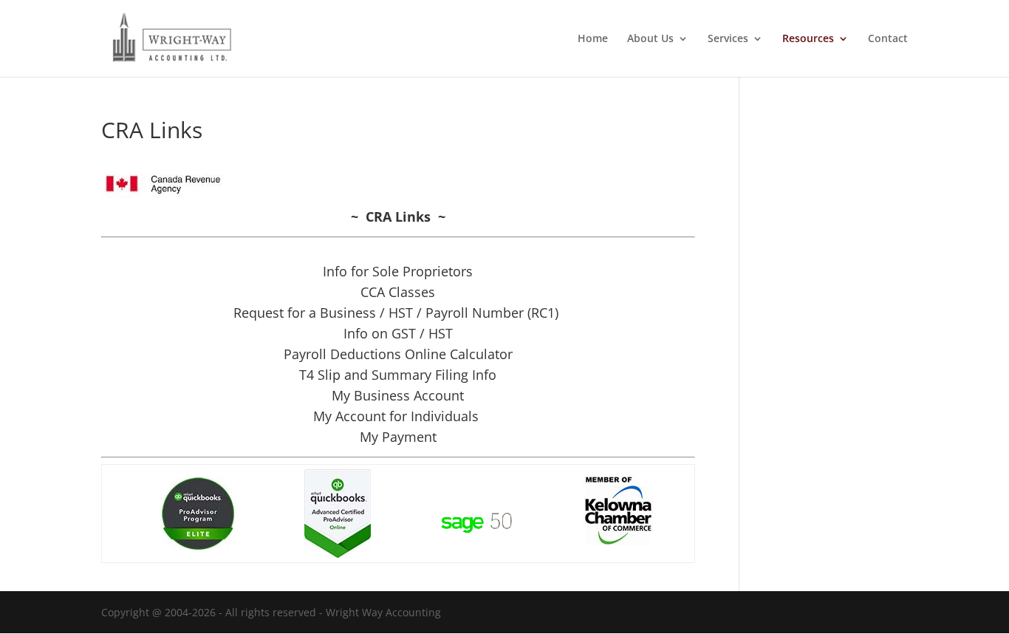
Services (728, 39)
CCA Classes (397, 292)
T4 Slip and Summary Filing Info (397, 375)
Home (593, 39)
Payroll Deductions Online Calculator (398, 354)
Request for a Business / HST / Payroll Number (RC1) (397, 312)
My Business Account (398, 395)
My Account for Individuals (397, 416)
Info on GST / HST (398, 333)
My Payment (398, 437)
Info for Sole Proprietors (398, 271)
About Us (650, 39)
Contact (888, 39)
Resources (808, 39)
